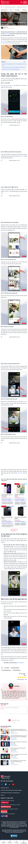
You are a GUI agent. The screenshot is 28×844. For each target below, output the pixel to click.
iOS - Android (20, 662)
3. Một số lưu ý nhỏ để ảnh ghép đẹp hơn (11, 69)
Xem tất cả (13, 530)
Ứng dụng (24, 9)
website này (10, 85)
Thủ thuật (17, 9)
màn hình (22, 156)
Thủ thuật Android (15, 667)
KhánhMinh (14, 744)
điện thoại (7, 33)
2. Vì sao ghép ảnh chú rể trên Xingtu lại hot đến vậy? (13, 67)
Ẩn (24, 61)
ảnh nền (25, 401)
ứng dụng (5, 41)
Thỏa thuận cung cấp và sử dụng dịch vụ (10, 792)
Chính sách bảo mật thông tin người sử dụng (11, 790)
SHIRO (13, 763)
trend (15, 31)
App (11, 9)
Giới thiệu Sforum (5, 787)
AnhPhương (14, 738)
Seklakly (6, 27)
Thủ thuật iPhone (16, 670)
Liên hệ (2, 795)
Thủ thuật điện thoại (6, 670)
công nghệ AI (16, 546)
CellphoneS (20, 473)
